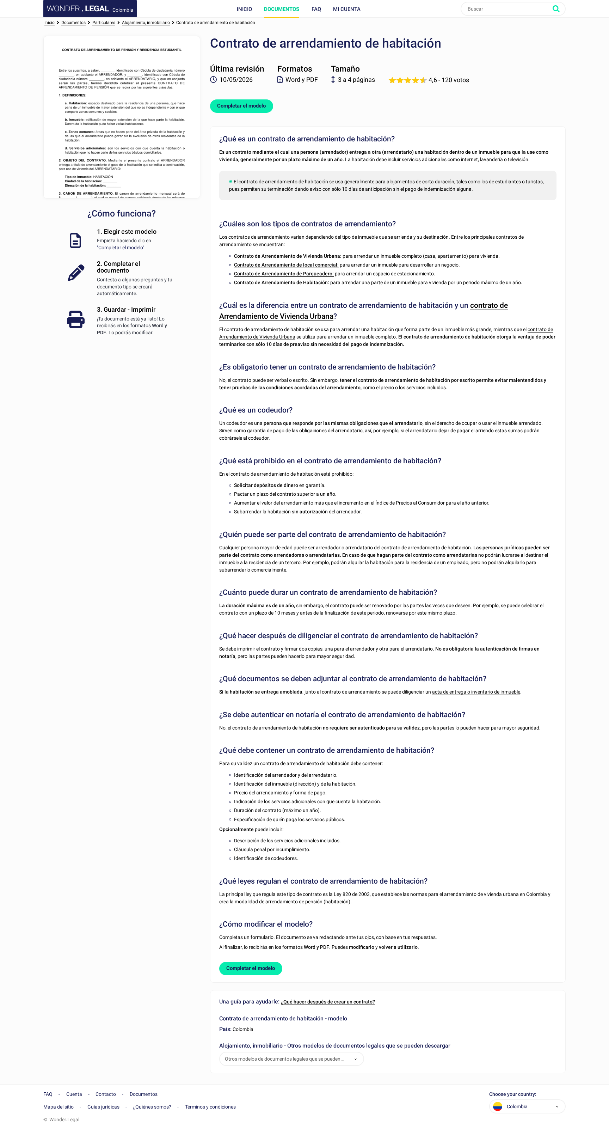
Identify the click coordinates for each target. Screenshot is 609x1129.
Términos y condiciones (210, 1107)
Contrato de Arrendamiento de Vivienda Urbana (287, 256)
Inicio (244, 9)
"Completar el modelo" (120, 247)
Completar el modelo (241, 106)
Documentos (281, 9)
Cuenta (74, 1094)
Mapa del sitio (58, 1107)
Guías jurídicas (103, 1107)
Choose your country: (512, 1094)
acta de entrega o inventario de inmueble (476, 692)
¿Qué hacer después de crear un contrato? (328, 1002)
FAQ (316, 9)
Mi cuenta (347, 9)
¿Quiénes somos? (152, 1107)
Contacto (106, 1094)
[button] (355, 1059)
